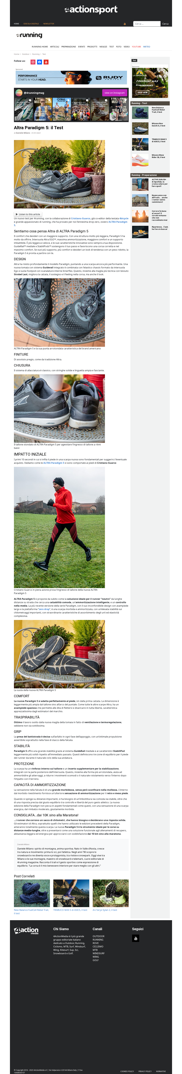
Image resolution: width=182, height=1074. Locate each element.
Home (16, 23)
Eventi (81, 46)
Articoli (54, 46)
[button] (24, 109)
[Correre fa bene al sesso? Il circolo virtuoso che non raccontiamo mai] (140, 216)
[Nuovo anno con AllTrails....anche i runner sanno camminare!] (140, 200)
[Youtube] (125, 24)
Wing (96, 956)
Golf (96, 960)
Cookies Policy (127, 1071)
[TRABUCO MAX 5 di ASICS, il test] (140, 144)
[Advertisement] (32, 1013)
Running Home (40, 46)
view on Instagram (115, 92)
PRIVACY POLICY (145, 1071)
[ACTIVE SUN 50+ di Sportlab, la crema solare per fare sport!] (140, 184)
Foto (118, 46)
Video (127, 46)
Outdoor (25, 54)
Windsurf (99, 953)
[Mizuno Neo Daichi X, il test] (140, 128)
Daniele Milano (23, 133)
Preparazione (68, 46)
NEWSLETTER (48, 23)
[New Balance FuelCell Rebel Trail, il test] (140, 113)
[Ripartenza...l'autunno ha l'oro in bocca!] (140, 232)
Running (36, 54)
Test (111, 46)
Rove (96, 943)
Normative (161, 1071)
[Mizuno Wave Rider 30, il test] (140, 160)
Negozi (103, 46)
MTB (95, 949)
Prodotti (92, 46)
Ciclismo (98, 946)
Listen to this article (29, 214)
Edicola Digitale (31, 23)
